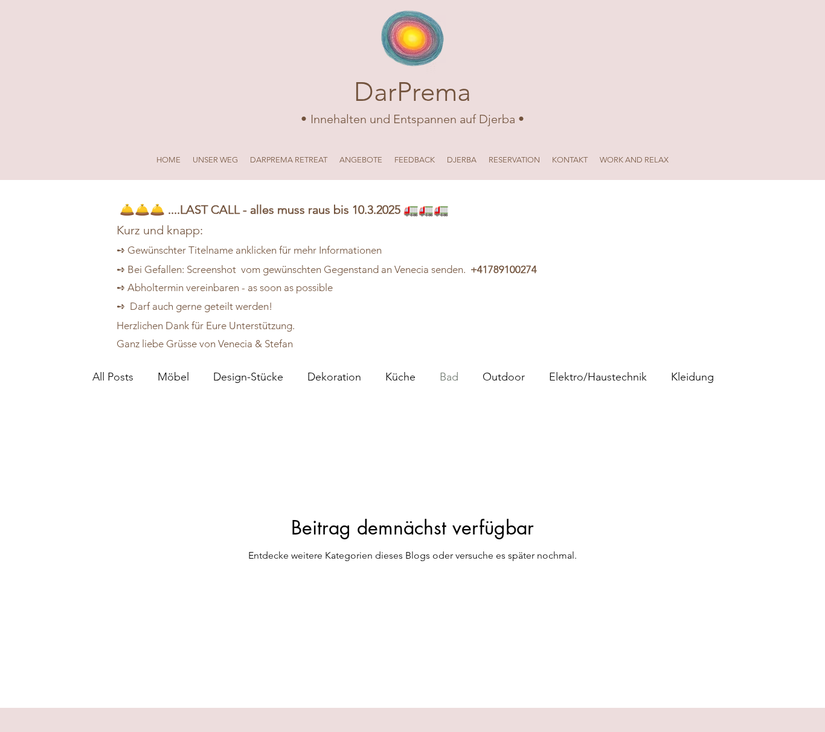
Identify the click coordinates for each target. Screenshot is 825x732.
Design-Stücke (248, 377)
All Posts (112, 377)
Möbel (173, 377)
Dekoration (334, 377)
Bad (449, 377)
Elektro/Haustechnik (598, 377)
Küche (400, 377)
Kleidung (692, 377)
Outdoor (504, 377)
